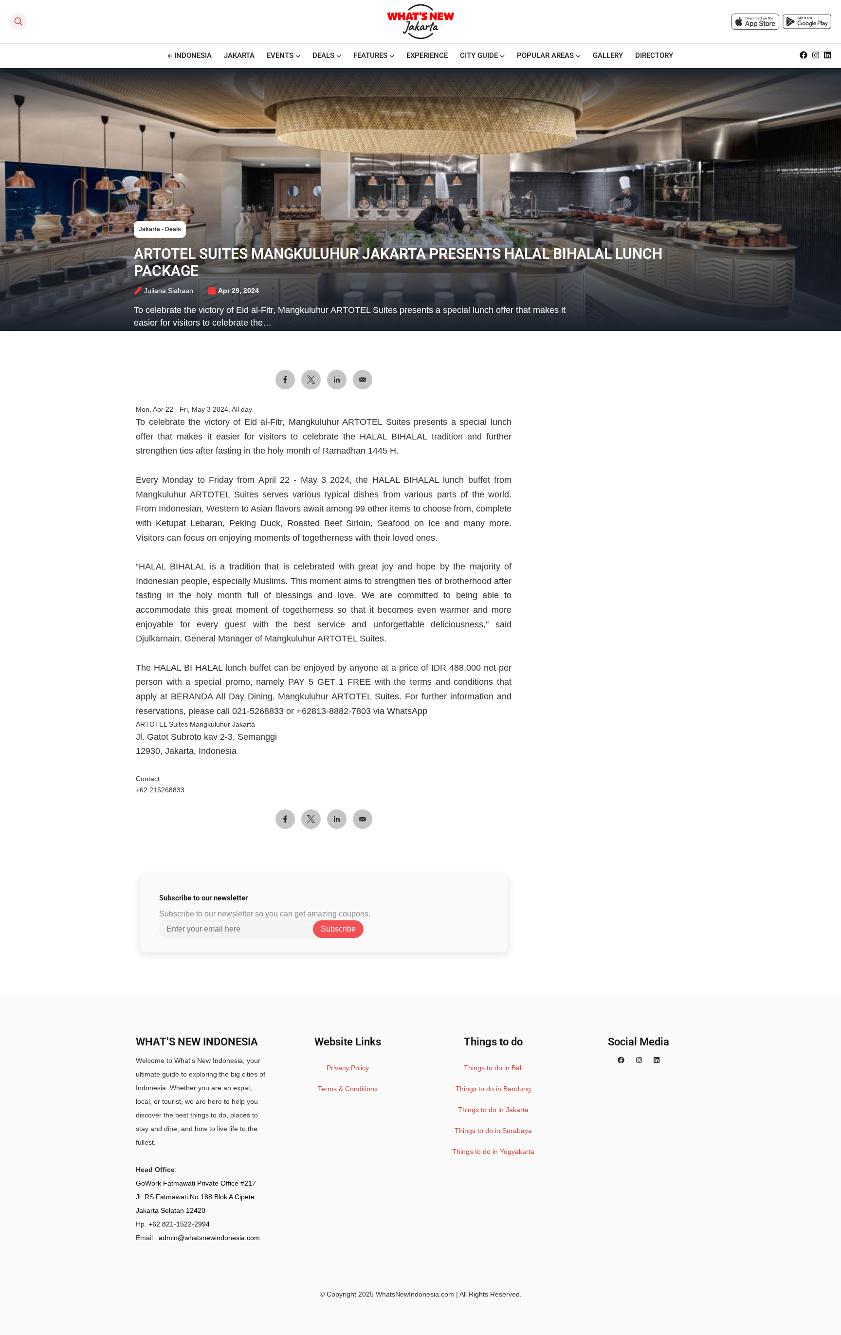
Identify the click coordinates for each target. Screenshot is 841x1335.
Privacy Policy (348, 1068)
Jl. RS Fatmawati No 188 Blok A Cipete (195, 1197)
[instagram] (639, 1060)
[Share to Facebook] (285, 379)
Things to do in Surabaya (493, 1130)
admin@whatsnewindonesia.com (209, 1238)
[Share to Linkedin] (337, 379)
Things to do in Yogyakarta (493, 1151)
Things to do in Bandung (493, 1089)
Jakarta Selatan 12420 (170, 1210)
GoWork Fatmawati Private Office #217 (196, 1183)
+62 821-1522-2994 (179, 1224)
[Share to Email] (362, 379)
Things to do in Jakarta (493, 1110)
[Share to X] (311, 379)
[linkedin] (656, 1060)
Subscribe (338, 929)
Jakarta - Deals (160, 229)
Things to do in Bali (493, 1068)
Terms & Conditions (348, 1089)
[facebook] (621, 1060)
